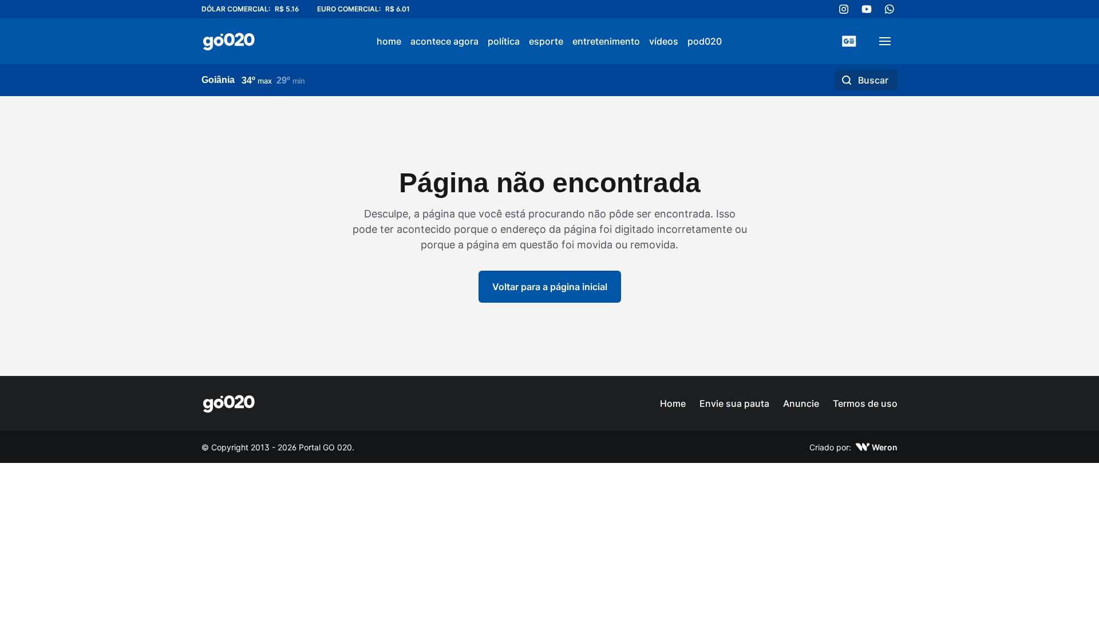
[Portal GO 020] (228, 41)
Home (673, 403)
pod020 (704, 41)
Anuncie (801, 403)
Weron (885, 447)
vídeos (663, 41)
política (504, 41)
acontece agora (444, 41)
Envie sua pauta (734, 403)
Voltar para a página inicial (549, 286)
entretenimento (606, 41)
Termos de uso (865, 403)
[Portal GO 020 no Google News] (849, 41)
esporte (546, 41)
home (389, 41)
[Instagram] (844, 9)
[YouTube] (867, 9)
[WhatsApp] (889, 9)
